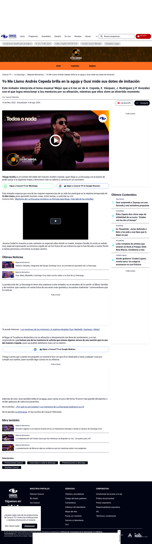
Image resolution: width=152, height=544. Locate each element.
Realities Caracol (12, 467)
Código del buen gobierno (76, 498)
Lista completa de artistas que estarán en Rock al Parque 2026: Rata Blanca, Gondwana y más (131, 247)
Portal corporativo (103, 503)
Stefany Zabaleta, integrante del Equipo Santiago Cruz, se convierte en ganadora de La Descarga (55, 266)
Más (97, 36)
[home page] (8, 36)
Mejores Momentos (35, 75)
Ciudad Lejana (121, 255)
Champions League (112, 44)
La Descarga (19, 75)
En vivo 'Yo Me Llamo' (43, 44)
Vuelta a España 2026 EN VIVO (66, 44)
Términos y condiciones (106, 516)
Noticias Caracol (37, 494)
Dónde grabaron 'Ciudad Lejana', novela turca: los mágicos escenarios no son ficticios (131, 261)
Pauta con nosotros (73, 516)
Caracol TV (6, 75)
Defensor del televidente (75, 507)
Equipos (92, 66)
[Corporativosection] (121, 489)
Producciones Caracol (14, 463)
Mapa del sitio (71, 511)
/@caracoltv (126, 103)
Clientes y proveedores (74, 494)
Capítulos (75, 66)
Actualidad (120, 211)
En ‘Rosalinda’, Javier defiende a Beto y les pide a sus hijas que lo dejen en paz (131, 232)
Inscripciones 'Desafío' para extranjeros (17, 44)
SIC (97, 511)
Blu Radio (34, 498)
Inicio (58, 66)
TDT (67, 525)
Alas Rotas (120, 199)
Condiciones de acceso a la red (109, 494)
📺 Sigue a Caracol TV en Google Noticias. (58, 349)
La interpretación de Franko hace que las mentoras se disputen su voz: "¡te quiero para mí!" (53, 438)
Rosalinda (119, 226)
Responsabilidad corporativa (108, 507)
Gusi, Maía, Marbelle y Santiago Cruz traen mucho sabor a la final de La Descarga (49, 275)
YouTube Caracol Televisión (91, 44)
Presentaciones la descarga (73, 463)
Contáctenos (70, 503)
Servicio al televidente (74, 520)
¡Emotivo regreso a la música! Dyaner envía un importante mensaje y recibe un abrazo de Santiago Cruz (58, 429)
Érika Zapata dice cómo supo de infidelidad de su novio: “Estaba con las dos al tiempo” (131, 217)
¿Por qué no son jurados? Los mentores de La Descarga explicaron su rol (50, 407)
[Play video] (56, 140)
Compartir (144, 103)
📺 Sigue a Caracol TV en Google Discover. (82, 186)
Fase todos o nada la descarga (42, 463)
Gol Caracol (35, 503)
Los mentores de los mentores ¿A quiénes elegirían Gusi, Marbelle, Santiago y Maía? (60, 329)
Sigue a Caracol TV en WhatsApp (23, 186)
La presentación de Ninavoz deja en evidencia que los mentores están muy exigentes (50, 448)
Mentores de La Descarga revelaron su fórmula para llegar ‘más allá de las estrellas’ (54, 199)
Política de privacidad (105, 498)
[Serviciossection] (86, 489)
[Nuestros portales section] (50, 489)
